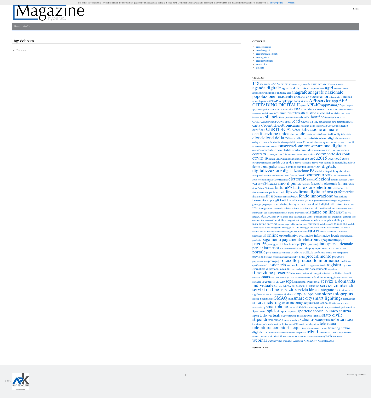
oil (264, 235)
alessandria (343, 88)
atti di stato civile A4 (315, 112)
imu (255, 207)
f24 (265, 183)
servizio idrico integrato (314, 289)
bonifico (318, 116)
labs (262, 216)
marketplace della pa (331, 220)
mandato (304, 220)
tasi (349, 319)
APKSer (304, 101)
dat (273, 162)
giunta (255, 204)
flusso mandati (283, 196)
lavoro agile (288, 216)
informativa (308, 208)
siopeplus (344, 293)
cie (302, 133)
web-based (337, 336)
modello (342, 224)
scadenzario (296, 277)
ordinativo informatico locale (319, 235)
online (273, 235)
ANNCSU (315, 96)
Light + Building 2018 (317, 216)
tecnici (292, 323)
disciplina (319, 171)
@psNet (26, 26)
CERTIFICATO (281, 129)
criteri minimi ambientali (293, 158)
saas (266, 277)
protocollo (288, 260)
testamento (315, 328)
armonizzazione (328, 109)
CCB (324, 125)
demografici (269, 166)
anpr (324, 96)
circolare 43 (311, 134)
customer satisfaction (261, 162)
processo (338, 256)
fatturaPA (284, 187)
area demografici (263, 50)
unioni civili (275, 336)
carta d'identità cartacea (342, 121)
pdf (298, 244)
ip (307, 212)
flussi (262, 196)
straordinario (275, 320)
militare (293, 223)
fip (288, 191)
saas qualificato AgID (280, 277)
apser (350, 105)
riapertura (332, 268)
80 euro (292, 84)
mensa (281, 223)
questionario (275, 264)
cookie (283, 154)
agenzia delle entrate (296, 88)
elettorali (311, 179)
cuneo (345, 158)
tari (343, 319)
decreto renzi (317, 162)
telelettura (328, 323)
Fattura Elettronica (266, 188)
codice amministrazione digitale (316, 138)
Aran (272, 109)
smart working (342, 302)
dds (277, 162)
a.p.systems (301, 84)
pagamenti (271, 239)
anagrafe (299, 92)
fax (347, 188)
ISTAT (340, 212)
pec (304, 243)
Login (356, 8)
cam (320, 121)
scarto (305, 277)
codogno (256, 142)
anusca (347, 96)
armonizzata (308, 109)
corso (321, 154)
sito (272, 298)
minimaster (302, 223)
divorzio (293, 175)
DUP (327, 175)
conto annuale (301, 149)
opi (281, 235)
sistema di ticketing (261, 298)
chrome (294, 134)
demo (256, 166)
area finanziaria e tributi (266, 53)
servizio (287, 289)
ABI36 (314, 84)
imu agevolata (265, 208)
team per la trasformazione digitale (272, 323)
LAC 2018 (271, 216)
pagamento (330, 239)
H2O (275, 204)
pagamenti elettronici (302, 239)
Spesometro (259, 311)
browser (270, 121)
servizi (316, 281)
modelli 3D (331, 223)
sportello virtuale (266, 315)
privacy (268, 256)
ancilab (304, 97)
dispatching (332, 171)
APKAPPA (274, 101)
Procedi (291, 2)
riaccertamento (319, 269)
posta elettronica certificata (278, 252)
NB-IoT (263, 231)
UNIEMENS (337, 332)
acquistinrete (337, 84)
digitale (329, 166)
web (328, 336)
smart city (302, 298)
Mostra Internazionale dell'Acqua (334, 227)
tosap (270, 332)
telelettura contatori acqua (277, 327)
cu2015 (320, 158)
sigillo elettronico (262, 294)
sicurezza (347, 290)
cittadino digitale (335, 134)
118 (255, 83)
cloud (257, 138)
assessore (256, 113)
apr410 (344, 105)
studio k (295, 319)
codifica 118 (345, 138)
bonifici (305, 117)
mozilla (255, 231)
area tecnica (261, 64)
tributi (312, 332)
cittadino (321, 134)
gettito (337, 200)
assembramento (346, 109)
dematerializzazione (344, 162)
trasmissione (279, 332)
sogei (302, 306)
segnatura (256, 281)
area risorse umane (264, 60)
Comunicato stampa (315, 142)
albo (336, 88)
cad (296, 121)
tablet (335, 319)
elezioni (322, 179)
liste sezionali (267, 220)
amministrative (259, 92)
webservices (275, 340)
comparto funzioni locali (272, 142)
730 (282, 84)
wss (285, 340)
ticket (324, 328)
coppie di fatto (294, 154)
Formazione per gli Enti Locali (274, 200)
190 (265, 84)
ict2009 (307, 204)
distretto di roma (281, 175)
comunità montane (267, 146)
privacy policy (276, 2)
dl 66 (300, 175)
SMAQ (280, 298)
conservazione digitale (325, 145)
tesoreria (306, 328)
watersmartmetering (316, 336)
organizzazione (346, 235)
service (308, 281)
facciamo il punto (284, 183)
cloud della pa (276, 138)
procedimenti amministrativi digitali (289, 256)
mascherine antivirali (264, 224)
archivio (278, 109)
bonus (328, 117)
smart (290, 298)
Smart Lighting (348, 298)
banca (347, 113)
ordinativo (291, 235)
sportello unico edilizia (332, 310)
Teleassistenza (301, 323)
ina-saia (277, 208)
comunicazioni (336, 142)
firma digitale (311, 191)
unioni (263, 336)
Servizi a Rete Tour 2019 (285, 285)
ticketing (334, 327)
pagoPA (259, 243)
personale (312, 244)
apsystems (257, 109)
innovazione (341, 208)
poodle (343, 248)
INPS (350, 208)
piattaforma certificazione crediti (294, 248)
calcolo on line (309, 121)
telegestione (314, 323)
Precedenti (21, 50)
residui (286, 269)
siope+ (328, 293)
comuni (299, 142)
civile (348, 134)
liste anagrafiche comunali (339, 216)
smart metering (266, 302)
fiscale (256, 196)
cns (292, 138)
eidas (285, 179)
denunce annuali (296, 167)
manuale (313, 220)
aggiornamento (317, 88)
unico (327, 332)
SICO (338, 290)
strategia (287, 319)
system (326, 320)
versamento (290, 336)
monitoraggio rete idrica (308, 227)
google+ (269, 204)
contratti (259, 154)
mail (297, 220)
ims (352, 204)
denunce (281, 166)
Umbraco (362, 374)
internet (283, 212)
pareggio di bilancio (279, 244)
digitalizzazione (267, 170)
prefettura (319, 252)
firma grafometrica (339, 191)
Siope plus (313, 293)
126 (261, 84)
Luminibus (279, 220)
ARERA (295, 109)
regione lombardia (318, 265)
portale (259, 252)
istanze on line (322, 212)
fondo (294, 196)
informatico (297, 208)
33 (274, 84)
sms (290, 307)
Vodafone (301, 336)
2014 (270, 84)
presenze (337, 252)
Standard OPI (306, 315)
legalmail (298, 216)
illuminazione (340, 204)
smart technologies (323, 303)
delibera (327, 162)
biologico (284, 117)
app (335, 100)
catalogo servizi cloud (305, 125)
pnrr (319, 248)
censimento (341, 125)
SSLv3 (284, 315)
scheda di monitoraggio (322, 277)
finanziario (278, 192)
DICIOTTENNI (313, 166)
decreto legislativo (303, 162)
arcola (285, 109)
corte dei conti (338, 154)
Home (17, 26)
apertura (264, 101)
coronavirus (308, 154)
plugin (313, 248)
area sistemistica (263, 46)
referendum (301, 265)
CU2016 (332, 158)
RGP (307, 268)
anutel (256, 101)
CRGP (279, 158)
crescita (271, 158)
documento (313, 174)
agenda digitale (266, 88)
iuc (346, 212)
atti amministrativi (287, 112)
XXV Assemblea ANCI (298, 340)
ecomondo (335, 175)
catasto (319, 125)
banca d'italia (258, 117)
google (262, 204)
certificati (258, 129)
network (271, 231)
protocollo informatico (319, 260)
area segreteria (262, 57)
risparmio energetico (313, 273)
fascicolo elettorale (324, 183)
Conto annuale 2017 (321, 150)
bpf (332, 117)
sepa (289, 281)
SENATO (280, 281)
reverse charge (297, 268)
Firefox (294, 192)
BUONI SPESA (283, 121)
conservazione (290, 145)
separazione (299, 281)
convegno (272, 154)
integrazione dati (259, 212)
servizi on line (265, 289)
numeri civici (326, 231)
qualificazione (258, 265)
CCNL (331, 125)
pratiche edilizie (302, 252)
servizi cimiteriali (336, 285)
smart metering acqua (297, 302)
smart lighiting (327, 298)
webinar (259, 340)
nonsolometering (283, 231)
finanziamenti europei (262, 192)
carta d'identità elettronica (273, 125)
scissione (341, 277)
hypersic (299, 204)
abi (308, 84)
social (295, 307)
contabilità (284, 149)
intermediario (274, 212)
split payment (289, 311)
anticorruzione (335, 96)
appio (302, 105)
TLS (265, 332)
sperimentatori (333, 307)
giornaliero (345, 200)
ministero (313, 224)
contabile (269, 149)
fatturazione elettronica (315, 187)
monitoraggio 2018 (288, 227)
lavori (279, 216)
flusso (271, 196)
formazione (340, 196)
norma (295, 231)
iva (349, 212)
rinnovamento (297, 273)
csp (307, 158)
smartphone (277, 306)
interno (291, 212)
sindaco (288, 294)
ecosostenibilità (264, 179)
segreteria (268, 281)
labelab (255, 216)
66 (278, 84)
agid (329, 88)
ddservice (287, 162)
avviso (341, 113)
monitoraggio (272, 227)
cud (338, 158)
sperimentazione (347, 307)
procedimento (318, 256)
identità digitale (321, 204)
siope (299, 293)
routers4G (257, 277)
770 (286, 84)
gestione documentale (324, 200)
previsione (258, 256)
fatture (341, 188)
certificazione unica (270, 133)
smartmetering (258, 307)
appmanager (331, 105)
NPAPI (313, 231)
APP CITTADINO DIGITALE (299, 102)
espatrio (334, 179)
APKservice (320, 100)
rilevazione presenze (271, 272)
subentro (308, 319)
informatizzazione (324, 208)
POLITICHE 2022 (330, 248)
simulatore (278, 294)
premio (329, 252)
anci (297, 96)
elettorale (297, 179)
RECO (290, 265)
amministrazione (276, 92)
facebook (306, 183)
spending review (316, 307)
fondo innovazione (316, 196)
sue (319, 319)
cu (311, 158)
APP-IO (313, 105)
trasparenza (301, 332)
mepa (286, 223)
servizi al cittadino (308, 286)
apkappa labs (291, 100)
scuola (349, 277)
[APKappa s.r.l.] (20, 381)
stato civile (332, 315)
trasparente (290, 332)
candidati (327, 121)
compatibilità (289, 142)
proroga (273, 261)
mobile (323, 223)
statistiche (317, 315)
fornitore (300, 200)
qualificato (346, 261)
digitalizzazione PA (299, 170)
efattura (277, 179)
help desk (288, 204)
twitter (322, 332)
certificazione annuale (317, 129)
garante (309, 200)
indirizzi (287, 208)
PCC (294, 244)
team (254, 323)
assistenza (268, 113)
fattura (342, 183)
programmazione (260, 261)
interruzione (300, 212)
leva (304, 216)
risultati (326, 273)
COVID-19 (260, 158)
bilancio (272, 116)
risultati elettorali (341, 273)
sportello (305, 310)
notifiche (303, 231)
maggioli (291, 220)
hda (281, 204)
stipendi (259, 319)
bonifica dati (295, 117)
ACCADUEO (324, 84)
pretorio (344, 252)
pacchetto (256, 239)
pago (341, 240)
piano (322, 243)
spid (271, 310)
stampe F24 (293, 315)
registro (334, 264)
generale (260, 67)
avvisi (334, 113)
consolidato (257, 150)
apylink (265, 109)
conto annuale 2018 (340, 150)
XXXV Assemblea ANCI (322, 340)
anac (289, 92)
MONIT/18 (260, 227)
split (277, 311)
